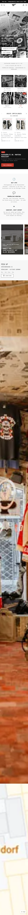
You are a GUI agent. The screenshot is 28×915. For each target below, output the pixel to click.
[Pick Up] (14, 5)
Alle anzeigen (14, 115)
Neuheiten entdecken (9, 48)
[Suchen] (5, 5)
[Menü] (1, 5)
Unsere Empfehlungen (14, 113)
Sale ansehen (6, 52)
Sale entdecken (7, 165)
